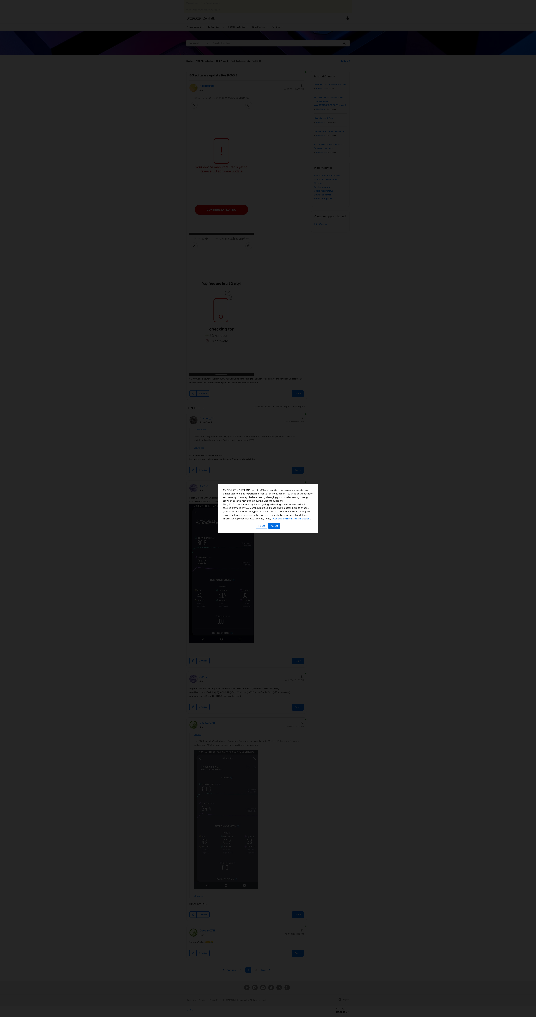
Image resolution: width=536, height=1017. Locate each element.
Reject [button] (261, 525)
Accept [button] (274, 525)
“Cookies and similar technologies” (291, 518)
